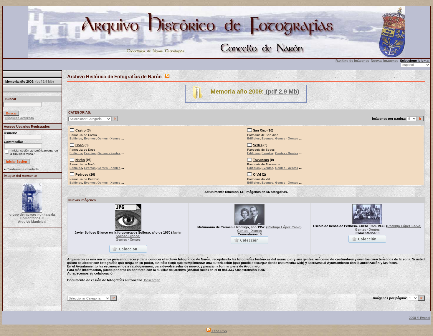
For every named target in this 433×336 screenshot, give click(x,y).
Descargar (151, 280)
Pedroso (81, 174)
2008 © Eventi (419, 318)
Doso (79, 145)
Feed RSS (219, 331)
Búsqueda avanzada (19, 117)
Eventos (90, 138)
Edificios (76, 138)
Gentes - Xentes (108, 138)
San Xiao (260, 130)
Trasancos (261, 160)
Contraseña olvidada (22, 169)
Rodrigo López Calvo (283, 227)
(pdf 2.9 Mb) (44, 81)
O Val (257, 174)
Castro (80, 130)
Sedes (257, 145)
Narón (80, 160)
